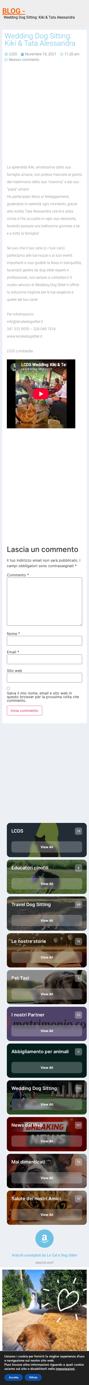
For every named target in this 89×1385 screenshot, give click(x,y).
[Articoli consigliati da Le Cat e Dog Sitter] (44, 1238)
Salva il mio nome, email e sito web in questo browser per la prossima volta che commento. (43, 696)
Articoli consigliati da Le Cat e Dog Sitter (44, 1255)
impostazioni (65, 1369)
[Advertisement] (44, 114)
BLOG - (13, 11)
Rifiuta (33, 1377)
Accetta (13, 1377)
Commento (18, 575)
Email (13, 652)
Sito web (14, 670)
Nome (13, 633)
